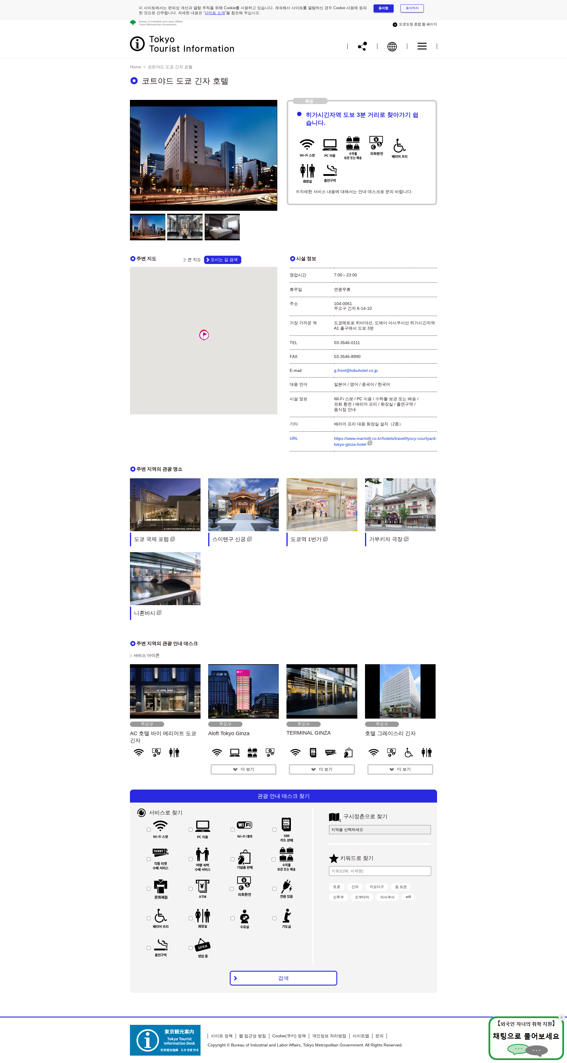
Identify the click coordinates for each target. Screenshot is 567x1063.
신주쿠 (338, 897)
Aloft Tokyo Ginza (231, 733)
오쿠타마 (362, 897)
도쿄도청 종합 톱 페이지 (417, 24)
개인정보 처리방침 (329, 1035)
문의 (379, 1035)
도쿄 (336, 887)
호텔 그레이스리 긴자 (390, 733)
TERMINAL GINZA (308, 733)
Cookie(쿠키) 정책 (289, 1035)
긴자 (355, 887)
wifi (408, 897)
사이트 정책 (222, 1035)
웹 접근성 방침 (252, 1035)
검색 (283, 978)
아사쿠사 (387, 897)
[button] (204, 335)
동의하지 (412, 8)
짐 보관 (401, 887)
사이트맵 (361, 1035)
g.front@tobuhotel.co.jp (356, 370)
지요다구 (377, 887)
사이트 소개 (215, 13)
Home (135, 66)
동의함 (383, 8)
